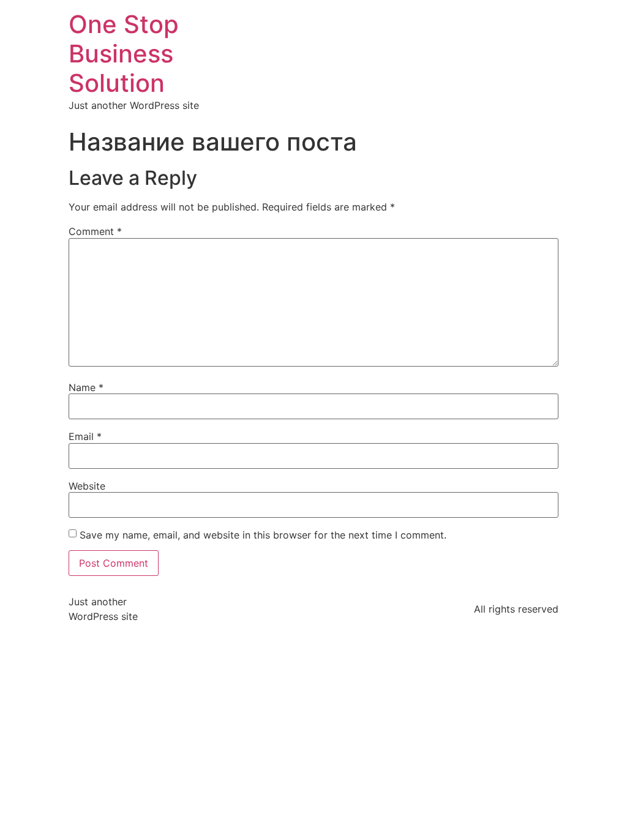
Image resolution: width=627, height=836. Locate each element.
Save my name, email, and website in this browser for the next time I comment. (263, 535)
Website (87, 486)
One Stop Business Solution (124, 53)
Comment (95, 231)
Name (86, 387)
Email (85, 436)
